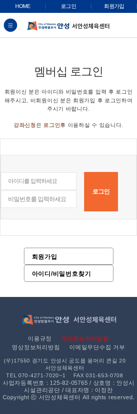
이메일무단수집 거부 (97, 347)
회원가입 (114, 6)
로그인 (68, 6)
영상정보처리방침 (36, 347)
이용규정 (40, 338)
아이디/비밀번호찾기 (61, 273)
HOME (22, 6)
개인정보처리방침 (85, 338)
